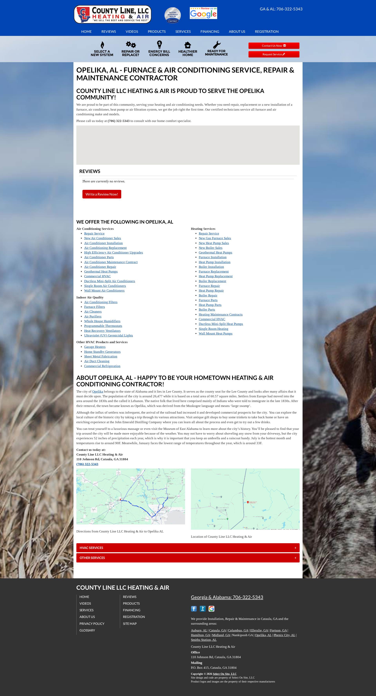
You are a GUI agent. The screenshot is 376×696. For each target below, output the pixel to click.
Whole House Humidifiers (102, 321)
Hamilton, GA (200, 635)
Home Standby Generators (102, 352)
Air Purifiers (92, 316)
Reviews (108, 31)
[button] (188, 548)
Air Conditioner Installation (103, 243)
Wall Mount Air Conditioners (104, 290)
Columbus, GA (238, 630)
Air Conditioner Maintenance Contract (111, 262)
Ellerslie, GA (259, 630)
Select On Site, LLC (225, 673)
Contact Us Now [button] (272, 45)
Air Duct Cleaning (96, 361)
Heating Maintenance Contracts (221, 314)
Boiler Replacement (212, 281)
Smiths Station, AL (204, 640)
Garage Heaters (95, 347)
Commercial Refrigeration (102, 366)
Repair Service (94, 233)
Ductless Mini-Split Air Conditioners (109, 281)
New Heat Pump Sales (214, 243)
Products (157, 31)
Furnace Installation (213, 257)
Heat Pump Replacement (216, 276)
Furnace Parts (208, 300)
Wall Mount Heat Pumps (215, 333)
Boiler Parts (207, 309)
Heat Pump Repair (211, 290)
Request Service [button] (272, 54)
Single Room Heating (213, 329)
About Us (237, 31)
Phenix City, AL (284, 635)
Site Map (130, 623)
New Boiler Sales (210, 248)
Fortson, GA (278, 630)
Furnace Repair (209, 286)
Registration (267, 31)
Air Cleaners (93, 311)
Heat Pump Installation (214, 262)
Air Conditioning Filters (101, 302)
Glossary (87, 630)
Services (183, 31)
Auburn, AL (199, 630)
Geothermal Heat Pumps (101, 271)
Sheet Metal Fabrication (100, 356)
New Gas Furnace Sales (215, 238)
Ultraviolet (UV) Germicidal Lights (108, 335)
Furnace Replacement (214, 271)
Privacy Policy (92, 623)
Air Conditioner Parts (99, 257)
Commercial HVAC (97, 276)
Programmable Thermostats (103, 326)
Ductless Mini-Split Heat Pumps (221, 324)
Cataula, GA (217, 630)
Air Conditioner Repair (100, 267)
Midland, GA (221, 635)
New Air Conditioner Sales (102, 238)
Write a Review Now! (102, 194)
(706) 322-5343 (87, 464)
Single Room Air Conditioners (105, 286)
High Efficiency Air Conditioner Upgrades (113, 252)
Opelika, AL (263, 635)
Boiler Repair (208, 295)
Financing (210, 31)
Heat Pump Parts (210, 305)
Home (86, 31)
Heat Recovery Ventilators (102, 331)
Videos (132, 31)
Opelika (97, 391)
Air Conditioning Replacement (105, 248)
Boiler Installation (211, 267)
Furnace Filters (94, 307)
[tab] (188, 548)
